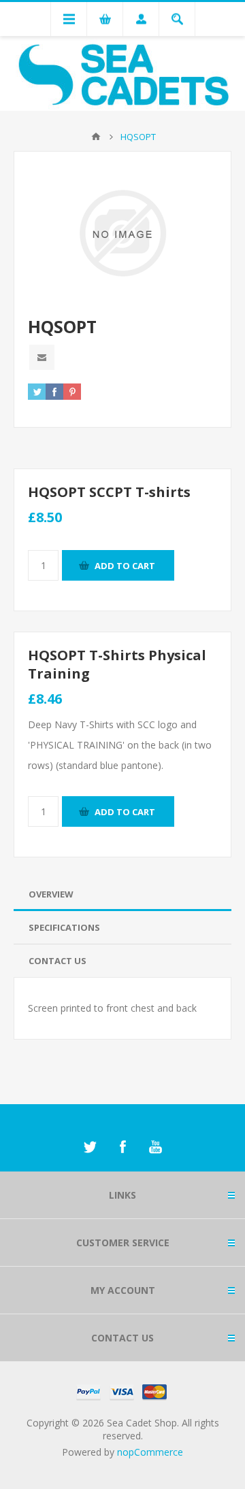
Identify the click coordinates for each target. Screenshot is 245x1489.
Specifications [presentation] (64, 927)
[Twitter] (90, 1147)
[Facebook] (122, 1147)
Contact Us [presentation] (57, 961)
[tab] (122, 894)
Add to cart (125, 566)
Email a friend (41, 357)
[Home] (96, 137)
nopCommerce (150, 1451)
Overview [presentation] (51, 894)
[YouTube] (155, 1147)
